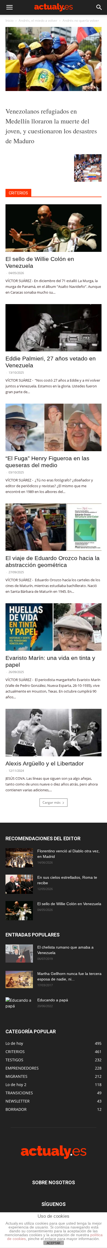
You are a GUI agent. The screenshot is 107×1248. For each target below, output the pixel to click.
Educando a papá (52, 1000)
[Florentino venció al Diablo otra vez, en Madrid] (19, 857)
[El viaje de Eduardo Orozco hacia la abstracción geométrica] (53, 527)
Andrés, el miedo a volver (38, 20)
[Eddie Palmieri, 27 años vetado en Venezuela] (53, 328)
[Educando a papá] (19, 1005)
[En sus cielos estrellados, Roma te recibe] (19, 884)
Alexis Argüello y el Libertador (44, 763)
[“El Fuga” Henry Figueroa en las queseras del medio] (53, 427)
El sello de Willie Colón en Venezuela (69, 904)
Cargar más (52, 802)
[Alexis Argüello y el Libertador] (53, 732)
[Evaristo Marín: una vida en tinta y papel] (53, 627)
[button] (9, 7)
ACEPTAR (53, 1243)
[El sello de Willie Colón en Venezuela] (53, 228)
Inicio (9, 20)
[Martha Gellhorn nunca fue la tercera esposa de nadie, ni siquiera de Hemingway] (19, 979)
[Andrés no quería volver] (53, 89)
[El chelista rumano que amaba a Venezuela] (19, 953)
